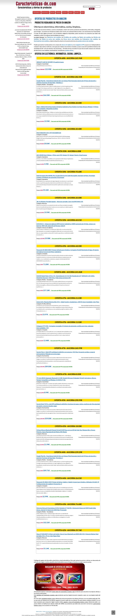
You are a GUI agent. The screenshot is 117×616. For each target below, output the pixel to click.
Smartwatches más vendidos (41, 41)
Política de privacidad (47, 611)
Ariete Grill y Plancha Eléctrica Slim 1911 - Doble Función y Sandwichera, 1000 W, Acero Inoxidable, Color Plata (68, 302)
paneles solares (69, 50)
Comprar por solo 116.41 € (23, 38)
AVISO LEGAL (39, 611)
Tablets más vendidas (85, 37)
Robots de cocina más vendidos (51, 39)
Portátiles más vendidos (70, 37)
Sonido (77, 12)
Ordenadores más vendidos (90, 39)
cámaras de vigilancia (67, 44)
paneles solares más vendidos (85, 41)
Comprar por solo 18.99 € (23, 26)
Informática (36, 12)
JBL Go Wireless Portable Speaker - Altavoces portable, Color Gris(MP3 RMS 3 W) (60, 201)
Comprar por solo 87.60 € (23, 60)
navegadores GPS (79, 44)
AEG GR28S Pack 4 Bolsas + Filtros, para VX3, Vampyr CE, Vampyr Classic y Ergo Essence (62, 155)
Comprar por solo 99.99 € (23, 75)
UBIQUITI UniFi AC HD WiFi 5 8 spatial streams (50, 62)
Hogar (71, 12)
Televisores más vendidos (54, 37)
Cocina (65, 12)
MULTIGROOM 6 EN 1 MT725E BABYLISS (49, 133)
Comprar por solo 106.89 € (23, 49)
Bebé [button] (82, 12)
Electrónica (45, 12)
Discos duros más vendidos (71, 39)
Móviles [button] (53, 12)
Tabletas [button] (58, 12)
